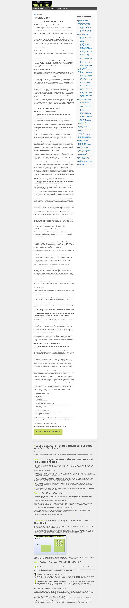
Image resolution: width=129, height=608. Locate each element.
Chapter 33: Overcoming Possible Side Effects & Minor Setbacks (84, 159)
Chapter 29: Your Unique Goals (85, 150)
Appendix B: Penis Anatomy (84, 124)
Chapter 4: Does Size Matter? (86, 31)
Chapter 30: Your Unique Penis (85, 151)
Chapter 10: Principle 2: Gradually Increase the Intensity (85, 56)
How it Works (36, 8)
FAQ (48, 8)
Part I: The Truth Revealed (84, 23)
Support (59, 8)
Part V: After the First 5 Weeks (84, 99)
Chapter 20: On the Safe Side (86, 82)
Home (35, 14)
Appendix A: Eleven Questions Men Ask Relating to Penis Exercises (84, 122)
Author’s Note (81, 141)
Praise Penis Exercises (83, 20)
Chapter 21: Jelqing (84, 83)
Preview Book (53, 8)
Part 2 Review (83, 68)
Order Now (65, 8)
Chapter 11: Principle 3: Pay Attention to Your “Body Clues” (86, 60)
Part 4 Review (81, 164)
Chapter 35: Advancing (84, 100)
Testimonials (42, 8)
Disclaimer (80, 18)
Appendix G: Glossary (83, 140)
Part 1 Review (83, 33)
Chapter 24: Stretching (84, 91)
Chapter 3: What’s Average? (86, 30)
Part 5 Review (83, 119)
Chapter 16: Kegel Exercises (86, 75)
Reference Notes (82, 143)
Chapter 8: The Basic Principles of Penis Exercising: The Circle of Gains (86, 49)
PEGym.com (83, 465)
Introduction (80, 21)
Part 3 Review (83, 98)
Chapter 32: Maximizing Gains (84, 155)
